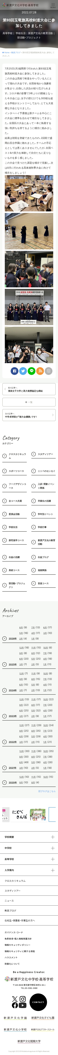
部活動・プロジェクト (29, 37)
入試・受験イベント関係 (46, 486)
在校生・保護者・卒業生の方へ (20, 920)
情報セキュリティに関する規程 (20, 951)
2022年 (13, 742)
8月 (21, 627)
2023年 (13, 716)
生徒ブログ (43, 557)
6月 (45, 627)
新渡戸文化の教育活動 (40, 33)
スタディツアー (45, 454)
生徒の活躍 (14, 557)
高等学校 (8, 33)
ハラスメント (11, 957)
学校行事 (42, 527)
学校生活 (21, 33)
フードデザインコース (17, 486)
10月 (45, 647)
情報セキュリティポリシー (17, 944)
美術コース (14, 570)
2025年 (13, 664)
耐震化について (12, 963)
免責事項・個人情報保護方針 (18, 938)
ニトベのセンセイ (46, 471)
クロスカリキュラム (17, 456)
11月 (33, 647)
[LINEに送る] (31, 371)
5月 (21, 633)
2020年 (13, 782)
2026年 (13, 638)
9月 (21, 653)
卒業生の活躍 (44, 501)
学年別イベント (45, 514)
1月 (33, 638)
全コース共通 (15, 501)
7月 (33, 627)
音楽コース (43, 583)
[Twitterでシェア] (23, 371)
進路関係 (42, 570)
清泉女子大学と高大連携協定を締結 (25, 389)
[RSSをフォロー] (40, 371)
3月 (45, 633)
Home (6, 52)
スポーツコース (16, 471)
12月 (21, 647)
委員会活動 (14, 514)
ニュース (9, 900)
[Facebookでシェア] (14, 371)
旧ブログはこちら (47, 791)
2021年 (12, 767)
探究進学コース (16, 540)
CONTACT (38, 1002)
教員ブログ (16, 52)
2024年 (13, 690)
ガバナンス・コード (14, 932)
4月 (33, 633)
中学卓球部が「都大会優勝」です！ (21, 415)
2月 (21, 638)
